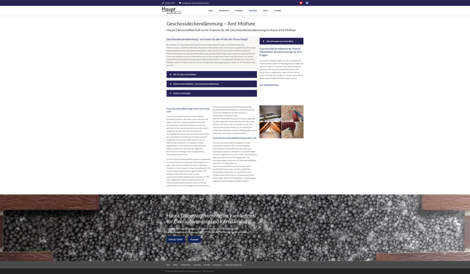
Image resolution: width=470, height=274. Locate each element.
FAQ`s (265, 10)
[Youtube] (301, 2)
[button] (175, 239)
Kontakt (277, 10)
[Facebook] (307, 2)
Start (211, 10)
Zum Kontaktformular (269, 85)
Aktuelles (253, 10)
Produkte (239, 10)
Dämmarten (224, 10)
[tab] (212, 74)
